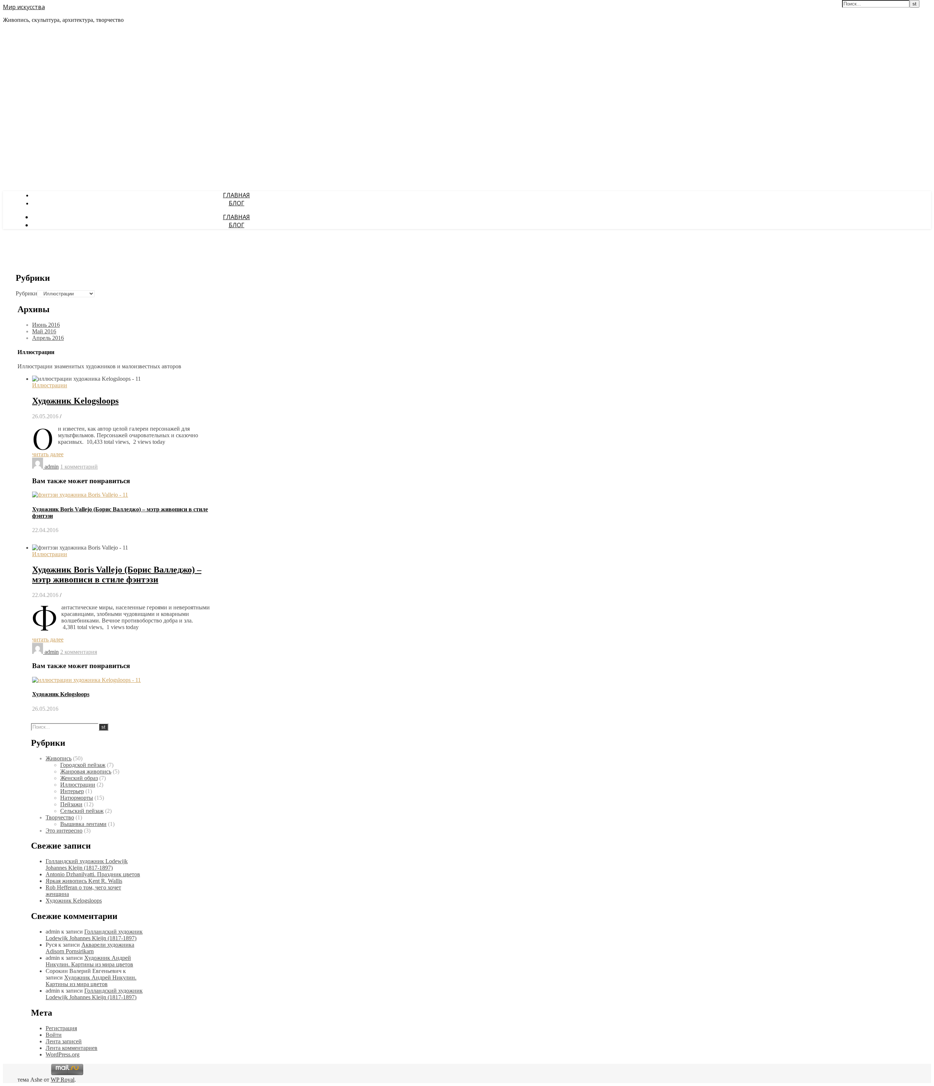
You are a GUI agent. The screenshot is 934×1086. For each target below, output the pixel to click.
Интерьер (72, 791)
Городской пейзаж (82, 765)
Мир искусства (24, 7)
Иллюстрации (49, 385)
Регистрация (61, 1028)
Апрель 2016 (48, 338)
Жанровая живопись (85, 771)
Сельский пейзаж (82, 811)
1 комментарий (79, 467)
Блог (236, 203)
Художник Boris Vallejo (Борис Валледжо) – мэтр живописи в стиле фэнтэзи (116, 574)
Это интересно (64, 830)
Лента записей (64, 1041)
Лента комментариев (71, 1048)
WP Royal (62, 1080)
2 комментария (78, 652)
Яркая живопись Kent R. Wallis (84, 881)
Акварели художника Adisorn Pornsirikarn (90, 948)
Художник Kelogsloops (75, 401)
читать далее (47, 454)
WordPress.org (63, 1054)
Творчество (60, 817)
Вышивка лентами (83, 824)
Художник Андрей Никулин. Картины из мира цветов (89, 961)
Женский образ (79, 778)
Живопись (59, 758)
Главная (236, 195)
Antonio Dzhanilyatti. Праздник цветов (93, 874)
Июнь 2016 (46, 325)
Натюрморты (76, 798)
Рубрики (26, 293)
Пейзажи (71, 804)
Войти (54, 1035)
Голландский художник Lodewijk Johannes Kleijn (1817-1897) (87, 864)
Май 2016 (44, 331)
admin (52, 467)
